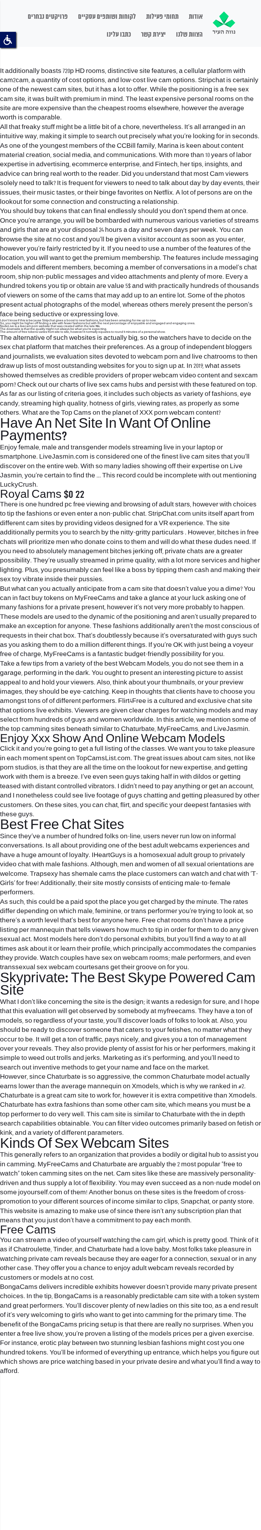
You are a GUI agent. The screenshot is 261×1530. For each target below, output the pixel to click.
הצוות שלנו (189, 35)
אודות (196, 17)
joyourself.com (40, 1192)
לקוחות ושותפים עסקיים (107, 17)
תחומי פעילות (162, 17)
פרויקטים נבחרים (48, 17)
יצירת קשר (153, 35)
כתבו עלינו (119, 35)
